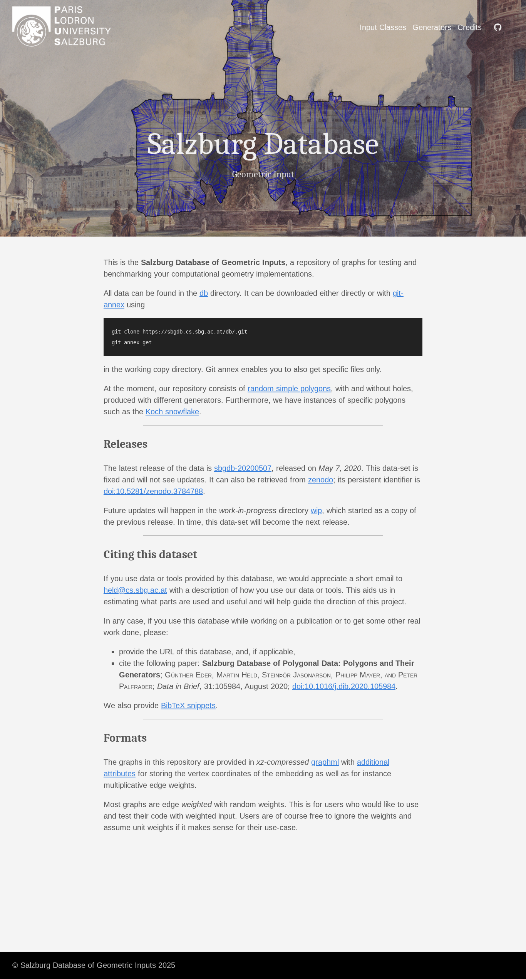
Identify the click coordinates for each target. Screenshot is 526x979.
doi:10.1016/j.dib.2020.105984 (343, 686)
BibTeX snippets (188, 705)
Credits (469, 27)
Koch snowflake (172, 411)
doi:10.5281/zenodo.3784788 (153, 491)
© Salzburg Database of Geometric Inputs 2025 (93, 965)
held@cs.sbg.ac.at (135, 590)
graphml (325, 762)
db (203, 293)
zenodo (320, 479)
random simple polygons (289, 388)
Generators (431, 27)
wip (316, 510)
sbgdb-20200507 (242, 468)
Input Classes (383, 27)
